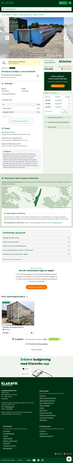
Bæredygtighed (7, 448)
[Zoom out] (69, 191)
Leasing (42, 408)
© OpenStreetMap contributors (62, 207)
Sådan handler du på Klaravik (48, 398)
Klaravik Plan (6, 443)
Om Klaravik (6, 431)
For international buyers (47, 417)
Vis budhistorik (65, 111)
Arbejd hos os (43, 433)
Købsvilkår (43, 395)
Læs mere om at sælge (35, 287)
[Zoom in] (69, 188)
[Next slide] (66, 38)
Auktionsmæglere (45, 405)
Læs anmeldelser (36, 349)
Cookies (5, 436)
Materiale (20, 460)
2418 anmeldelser (42, 344)
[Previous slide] (7, 38)
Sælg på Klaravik (56, 86)
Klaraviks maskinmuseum (10, 441)
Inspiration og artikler (46, 413)
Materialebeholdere (25, 15)
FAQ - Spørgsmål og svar (47, 403)
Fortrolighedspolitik (9, 433)
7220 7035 (35, 222)
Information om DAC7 (9, 446)
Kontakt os (43, 431)
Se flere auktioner (14, 63)
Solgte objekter (6, 15)
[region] (36, 197)
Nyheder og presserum (46, 436)
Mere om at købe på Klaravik (12, 259)
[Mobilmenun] (70, 2)
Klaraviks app (43, 410)
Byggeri (15, 15)
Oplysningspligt (7, 438)
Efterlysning (43, 420)
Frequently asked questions (48, 415)
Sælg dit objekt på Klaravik (47, 400)
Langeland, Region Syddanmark (12, 75)
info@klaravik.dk (57, 222)
